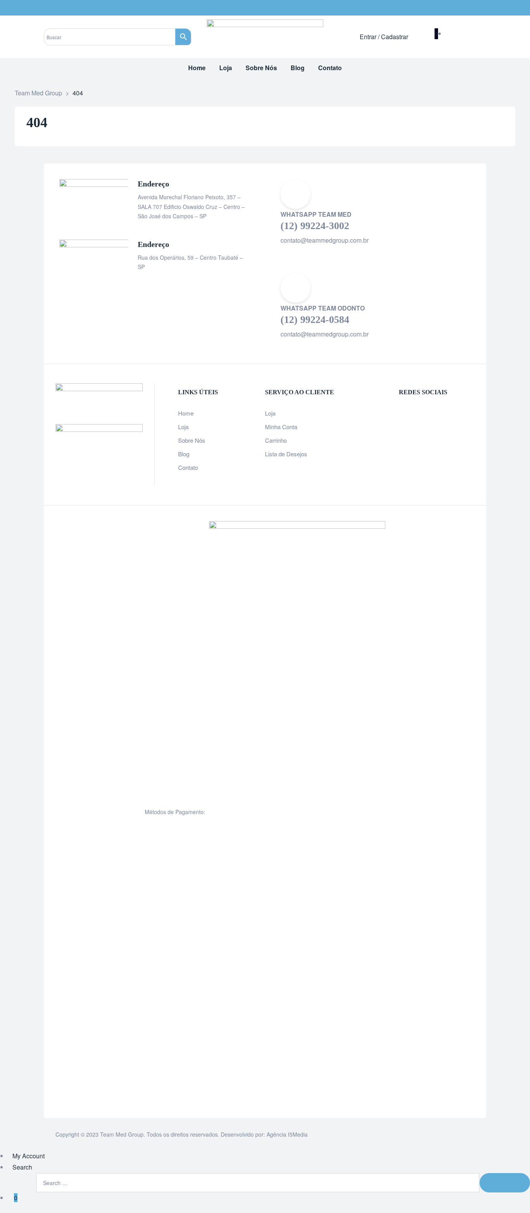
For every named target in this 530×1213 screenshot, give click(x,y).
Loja (183, 427)
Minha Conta (281, 427)
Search (22, 1167)
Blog (183, 454)
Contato (188, 467)
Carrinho (276, 440)
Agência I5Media (287, 1134)
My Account (28, 1155)
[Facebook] (463, 8)
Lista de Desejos (286, 454)
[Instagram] (478, 8)
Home (186, 413)
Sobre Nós (191, 440)
